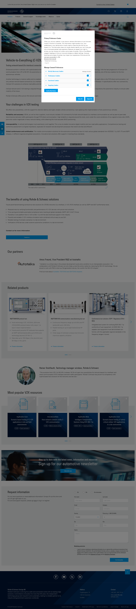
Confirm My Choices (51, 91)
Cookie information (50, 59)
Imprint (47, 63)
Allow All (80, 99)
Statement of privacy (51, 61)
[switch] (89, 75)
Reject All (89, 99)
